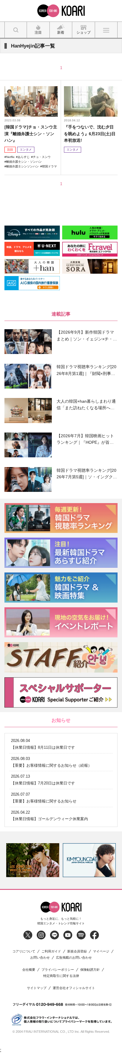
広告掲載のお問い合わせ (74, 957)
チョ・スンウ (42, 157)
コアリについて (23, 951)
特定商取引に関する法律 (61, 976)
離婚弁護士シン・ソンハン (24, 161)
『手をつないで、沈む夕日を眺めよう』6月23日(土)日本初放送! (89, 134)
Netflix (10, 157)
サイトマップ (36, 988)
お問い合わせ (40, 957)
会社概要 (28, 969)
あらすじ (24, 157)
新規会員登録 (77, 951)
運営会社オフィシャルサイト (74, 988)
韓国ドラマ (49, 166)
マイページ (101, 951)
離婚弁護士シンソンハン (22, 166)
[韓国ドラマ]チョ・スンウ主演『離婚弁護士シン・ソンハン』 (30, 134)
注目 (10, 149)
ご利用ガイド (51, 951)
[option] (32, 860)
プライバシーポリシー (57, 969)
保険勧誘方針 (90, 969)
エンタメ (26, 149)
